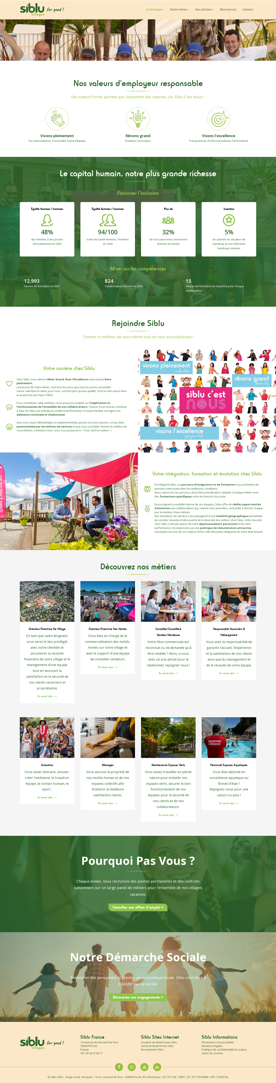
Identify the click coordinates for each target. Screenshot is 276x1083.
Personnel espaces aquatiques (229, 765)
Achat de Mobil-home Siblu (157, 1046)
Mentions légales (212, 1046)
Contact (247, 9)
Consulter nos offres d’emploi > (138, 907)
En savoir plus (45, 696)
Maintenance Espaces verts (168, 765)
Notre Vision (178, 9)
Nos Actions (203, 9)
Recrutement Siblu (152, 1049)
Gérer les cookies (212, 1053)
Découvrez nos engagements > (138, 997)
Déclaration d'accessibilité (218, 1042)
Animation (47, 765)
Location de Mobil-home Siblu (159, 1042)
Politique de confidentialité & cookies (224, 1049)
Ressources (228, 9)
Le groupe (154, 9)
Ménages (108, 765)
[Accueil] (42, 9)
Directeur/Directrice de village (47, 629)
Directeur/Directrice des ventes (108, 629)
